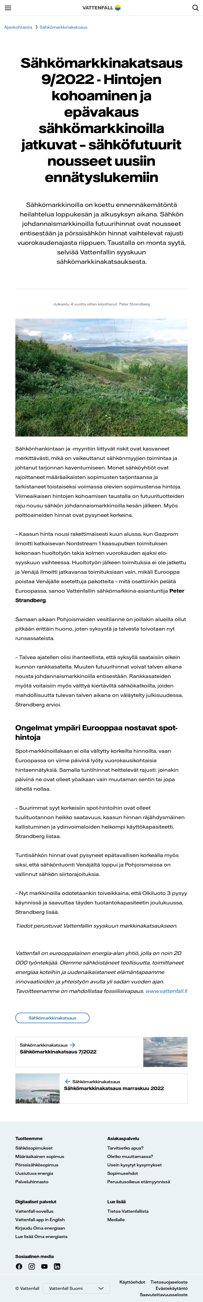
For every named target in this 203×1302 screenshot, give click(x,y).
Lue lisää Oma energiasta (41, 1236)
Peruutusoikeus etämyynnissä (138, 1181)
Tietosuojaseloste (169, 1282)
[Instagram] (32, 1266)
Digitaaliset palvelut (35, 1201)
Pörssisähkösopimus (36, 1164)
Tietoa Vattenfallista (128, 1211)
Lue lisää (116, 1201)
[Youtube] (44, 1266)
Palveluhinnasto (31, 1181)
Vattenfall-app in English (40, 1219)
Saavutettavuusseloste (164, 1294)
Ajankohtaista (18, 27)
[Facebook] (19, 1266)
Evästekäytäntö (172, 1288)
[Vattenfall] (101, 7)
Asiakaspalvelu (123, 1138)
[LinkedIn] (57, 1266)
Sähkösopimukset (34, 1148)
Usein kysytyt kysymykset (134, 1164)
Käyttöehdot (132, 1282)
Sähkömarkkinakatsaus (63, 27)
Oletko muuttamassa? (130, 1156)
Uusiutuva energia (34, 1173)
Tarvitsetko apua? (125, 1148)
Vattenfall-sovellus (34, 1211)
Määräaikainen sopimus (39, 1156)
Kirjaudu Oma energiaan (40, 1228)
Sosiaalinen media (34, 1256)
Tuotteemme (29, 1138)
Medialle (116, 1219)
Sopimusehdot (122, 1173)
